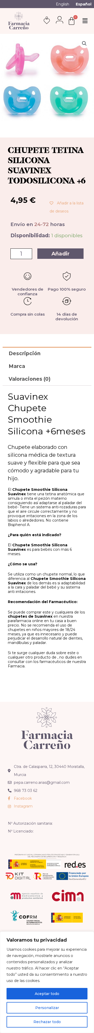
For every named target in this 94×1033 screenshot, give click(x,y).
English (62, 4)
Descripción (24, 353)
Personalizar (47, 1007)
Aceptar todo (47, 993)
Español (83, 4)
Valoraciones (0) (29, 379)
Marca (17, 366)
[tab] (47, 353)
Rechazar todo (47, 1021)
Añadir (60, 254)
